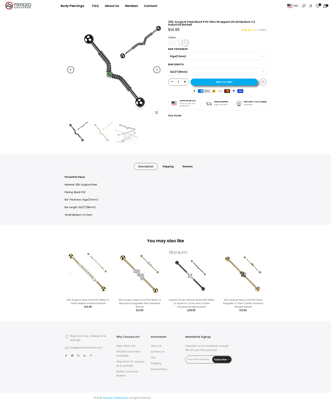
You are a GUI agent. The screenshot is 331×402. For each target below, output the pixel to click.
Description (145, 166)
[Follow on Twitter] (72, 355)
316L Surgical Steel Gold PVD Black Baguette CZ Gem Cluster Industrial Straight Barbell (243, 303)
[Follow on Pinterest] (91, 355)
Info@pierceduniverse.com (86, 348)
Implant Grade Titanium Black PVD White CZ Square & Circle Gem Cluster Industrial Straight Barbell (191, 303)
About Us (112, 6)
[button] (249, 30)
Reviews (131, 6)
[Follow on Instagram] (78, 355)
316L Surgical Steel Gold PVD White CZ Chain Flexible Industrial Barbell (88, 301)
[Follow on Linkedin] (84, 355)
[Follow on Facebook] (66, 355)
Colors (172, 37)
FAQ (95, 6)
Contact (150, 6)
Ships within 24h (126, 346)
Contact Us (157, 352)
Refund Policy (159, 369)
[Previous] (70, 69)
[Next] (156, 69)
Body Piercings (72, 6)
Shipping (168, 166)
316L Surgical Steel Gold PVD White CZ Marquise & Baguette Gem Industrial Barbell (139, 303)
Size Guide (174, 115)
